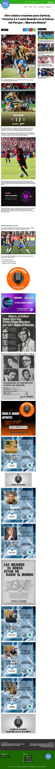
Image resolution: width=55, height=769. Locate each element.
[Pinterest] (30, 29)
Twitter (28, 759)
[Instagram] (23, 761)
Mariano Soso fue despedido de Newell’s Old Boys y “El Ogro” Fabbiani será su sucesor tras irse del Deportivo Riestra (42, 745)
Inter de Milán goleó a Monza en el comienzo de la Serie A (44, 78)
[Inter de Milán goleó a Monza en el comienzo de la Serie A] (46, 72)
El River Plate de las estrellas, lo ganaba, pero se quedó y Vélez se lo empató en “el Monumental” (45, 53)
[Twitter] (27, 29)
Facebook (28, 756)
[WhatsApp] (34, 29)
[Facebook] (24, 29)
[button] (25, 1)
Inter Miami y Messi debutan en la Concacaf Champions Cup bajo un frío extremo (12, 744)
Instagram (28, 761)
